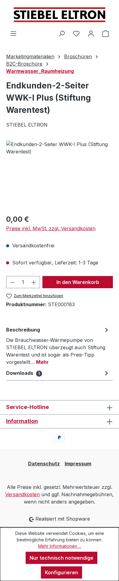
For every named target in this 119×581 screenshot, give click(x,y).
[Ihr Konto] (91, 33)
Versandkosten (22, 494)
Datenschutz (44, 464)
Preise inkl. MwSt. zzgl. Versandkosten (51, 228)
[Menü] (13, 33)
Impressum (78, 464)
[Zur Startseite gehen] (59, 14)
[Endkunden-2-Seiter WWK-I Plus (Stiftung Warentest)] (59, 175)
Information (22, 421)
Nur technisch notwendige (61, 558)
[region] (59, 175)
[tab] (58, 345)
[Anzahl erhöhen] (33, 282)
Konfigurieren (61, 572)
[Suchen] (61, 33)
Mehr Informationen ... (59, 546)
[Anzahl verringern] (12, 282)
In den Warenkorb (77, 282)
